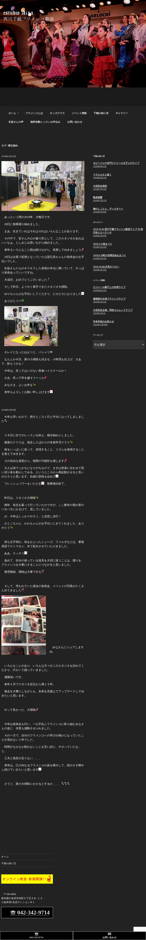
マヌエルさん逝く (102, 174)
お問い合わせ (74, 122)
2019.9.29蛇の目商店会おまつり (109, 255)
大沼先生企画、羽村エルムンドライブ (112, 310)
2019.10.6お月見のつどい (106, 266)
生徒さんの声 (16, 122)
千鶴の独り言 (101, 113)
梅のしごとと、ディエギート (108, 208)
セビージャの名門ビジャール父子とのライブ (116, 163)
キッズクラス (57, 113)
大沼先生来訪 (100, 186)
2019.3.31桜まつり (102, 244)
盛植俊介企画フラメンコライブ (109, 298)
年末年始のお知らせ (103, 321)
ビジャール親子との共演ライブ (109, 287)
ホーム (12, 113)
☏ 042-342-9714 (30, 912)
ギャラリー (122, 113)
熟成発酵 (97, 197)
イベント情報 (79, 113)
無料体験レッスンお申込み (45, 122)
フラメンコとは (34, 113)
